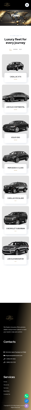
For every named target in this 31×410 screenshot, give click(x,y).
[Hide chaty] (26, 406)
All (10, 49)
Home (13, 21)
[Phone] (26, 396)
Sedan (15, 49)
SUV (20, 49)
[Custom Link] (26, 401)
